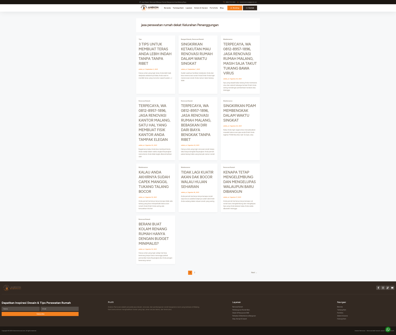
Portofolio (214, 8)
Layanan (189, 8)
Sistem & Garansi (201, 8)
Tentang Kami (178, 8)
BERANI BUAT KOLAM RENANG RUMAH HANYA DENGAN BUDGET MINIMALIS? (154, 234)
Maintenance (227, 39)
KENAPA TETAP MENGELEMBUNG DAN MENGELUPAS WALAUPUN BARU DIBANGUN (239, 182)
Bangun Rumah (186, 39)
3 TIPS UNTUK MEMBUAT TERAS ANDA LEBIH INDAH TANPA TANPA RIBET (155, 54)
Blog (221, 8)
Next (254, 272)
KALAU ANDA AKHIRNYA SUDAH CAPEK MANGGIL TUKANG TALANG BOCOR (154, 182)
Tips (140, 39)
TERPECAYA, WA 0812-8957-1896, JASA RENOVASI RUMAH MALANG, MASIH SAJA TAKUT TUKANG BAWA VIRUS (240, 58)
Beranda (167, 8)
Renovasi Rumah (198, 39)
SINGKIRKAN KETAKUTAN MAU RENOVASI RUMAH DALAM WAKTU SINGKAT (197, 54)
